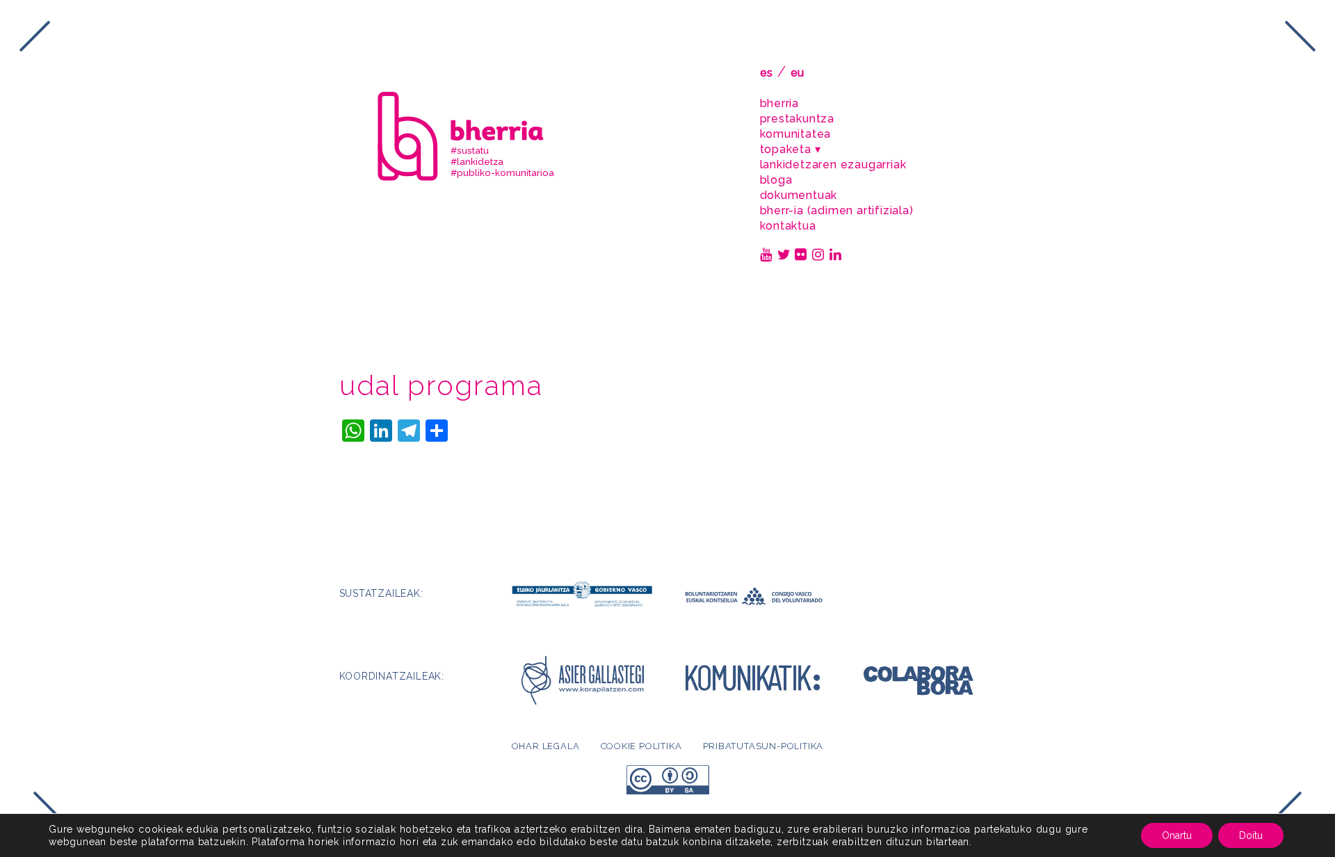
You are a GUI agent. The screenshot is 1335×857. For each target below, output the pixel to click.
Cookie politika (641, 746)
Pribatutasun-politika (763, 746)
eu (798, 72)
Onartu (1177, 835)
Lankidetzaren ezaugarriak (833, 164)
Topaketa (785, 149)
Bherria (780, 103)
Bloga (776, 179)
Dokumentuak (799, 195)
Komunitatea (796, 134)
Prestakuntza (797, 118)
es (767, 72)
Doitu (1251, 835)
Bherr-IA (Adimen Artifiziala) (837, 210)
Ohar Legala (546, 746)
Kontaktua (788, 225)
